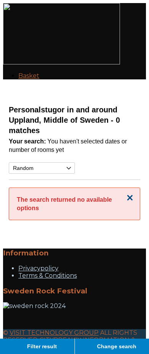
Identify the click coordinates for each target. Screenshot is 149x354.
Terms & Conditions (47, 275)
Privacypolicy (38, 268)
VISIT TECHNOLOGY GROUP (54, 332)
